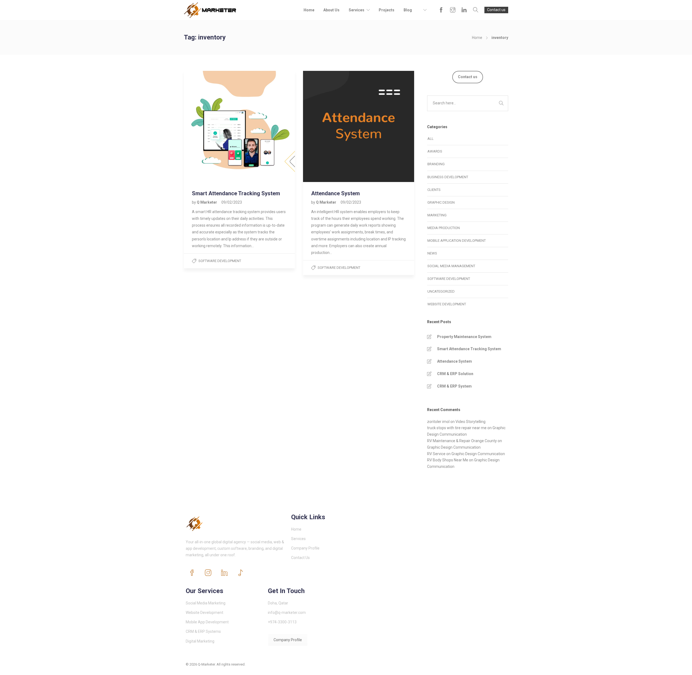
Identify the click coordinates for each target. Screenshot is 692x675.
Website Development (446, 304)
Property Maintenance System (464, 337)
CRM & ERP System (454, 386)
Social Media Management (451, 266)
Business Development (447, 177)
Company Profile (305, 548)
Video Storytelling (470, 421)
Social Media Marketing (205, 603)
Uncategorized (441, 291)
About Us (331, 10)
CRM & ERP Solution (455, 374)
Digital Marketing (200, 641)
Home (309, 10)
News (432, 253)
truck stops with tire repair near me (457, 428)
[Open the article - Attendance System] (331, 126)
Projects (386, 10)
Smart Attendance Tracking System (469, 349)
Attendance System (454, 361)
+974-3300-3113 (282, 622)
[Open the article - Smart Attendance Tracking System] (211, 126)
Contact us (496, 10)
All (430, 139)
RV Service (436, 454)
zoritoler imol (438, 421)
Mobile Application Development (456, 241)
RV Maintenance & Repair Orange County (462, 441)
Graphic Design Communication (454, 447)
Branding (436, 164)
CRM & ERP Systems (203, 631)
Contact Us (300, 557)
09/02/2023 (231, 202)
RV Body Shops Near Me (447, 460)
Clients (434, 190)
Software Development (219, 261)
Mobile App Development (207, 622)
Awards (434, 151)
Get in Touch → (493, 667)
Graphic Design (441, 202)
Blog (408, 10)
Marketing (437, 215)
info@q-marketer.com (287, 612)
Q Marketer (207, 202)
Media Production (443, 228)
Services (356, 10)
